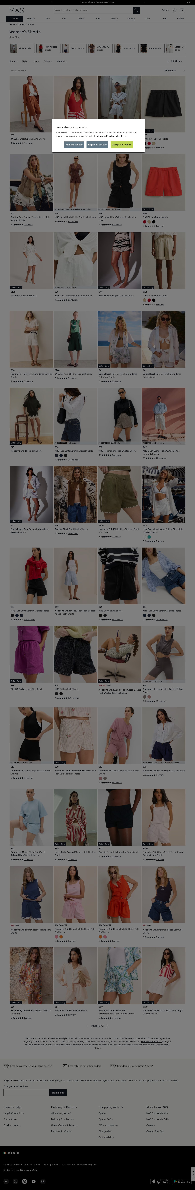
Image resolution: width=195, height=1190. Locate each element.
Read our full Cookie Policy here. (110, 136)
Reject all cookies (97, 144)
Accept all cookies (121, 144)
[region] (98, 136)
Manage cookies (74, 144)
